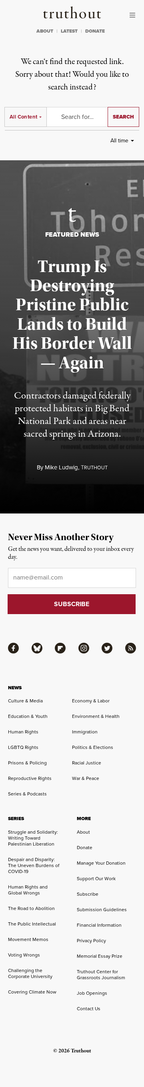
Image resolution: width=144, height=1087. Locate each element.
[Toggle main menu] (134, 15)
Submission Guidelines (102, 909)
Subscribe (87, 894)
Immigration (85, 731)
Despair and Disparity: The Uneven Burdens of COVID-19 (33, 865)
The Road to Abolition (31, 908)
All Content (23, 117)
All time (119, 140)
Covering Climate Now (32, 992)
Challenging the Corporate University (30, 973)
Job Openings (92, 993)
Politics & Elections (92, 747)
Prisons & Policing (27, 762)
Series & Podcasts (27, 793)
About (83, 832)
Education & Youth (28, 716)
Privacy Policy (91, 940)
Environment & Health (96, 716)
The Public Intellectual (32, 924)
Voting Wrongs (24, 955)
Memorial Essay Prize (99, 956)
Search (123, 117)
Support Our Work (96, 878)
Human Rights (23, 731)
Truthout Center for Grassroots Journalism (101, 974)
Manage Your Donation (101, 863)
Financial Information (99, 925)
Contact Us (88, 1008)
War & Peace (85, 778)
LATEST (69, 31)
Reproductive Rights (30, 778)
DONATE (95, 31)
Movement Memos (28, 939)
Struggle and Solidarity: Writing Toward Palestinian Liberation (33, 838)
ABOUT (44, 31)
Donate (84, 847)
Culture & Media (25, 700)
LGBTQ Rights (23, 747)
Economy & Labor (91, 700)
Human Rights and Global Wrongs (28, 889)
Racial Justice (86, 762)
